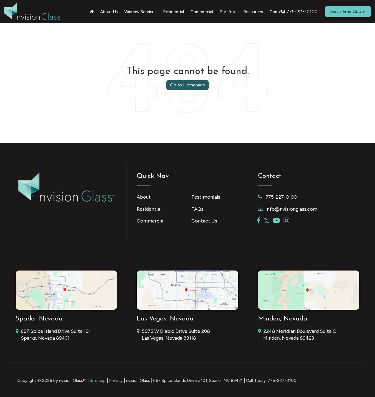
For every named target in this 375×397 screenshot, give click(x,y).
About (144, 197)
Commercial (150, 221)
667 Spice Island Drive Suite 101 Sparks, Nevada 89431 (56, 334)
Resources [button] (253, 11)
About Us (109, 11)
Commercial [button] (202, 11)
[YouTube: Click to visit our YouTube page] (276, 221)
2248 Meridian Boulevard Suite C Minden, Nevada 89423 (299, 334)
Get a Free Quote (348, 11)
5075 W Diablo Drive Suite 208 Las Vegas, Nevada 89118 (176, 334)
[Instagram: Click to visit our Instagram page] (286, 221)
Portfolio (228, 11)
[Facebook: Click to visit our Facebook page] (259, 221)
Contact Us (204, 221)
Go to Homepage (187, 85)
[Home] (91, 11)
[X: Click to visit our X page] (266, 221)
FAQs (197, 209)
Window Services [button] (140, 11)
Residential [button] (173, 11)
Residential (149, 209)
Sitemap (98, 380)
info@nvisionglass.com (291, 209)
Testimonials (205, 197)
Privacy (116, 380)
